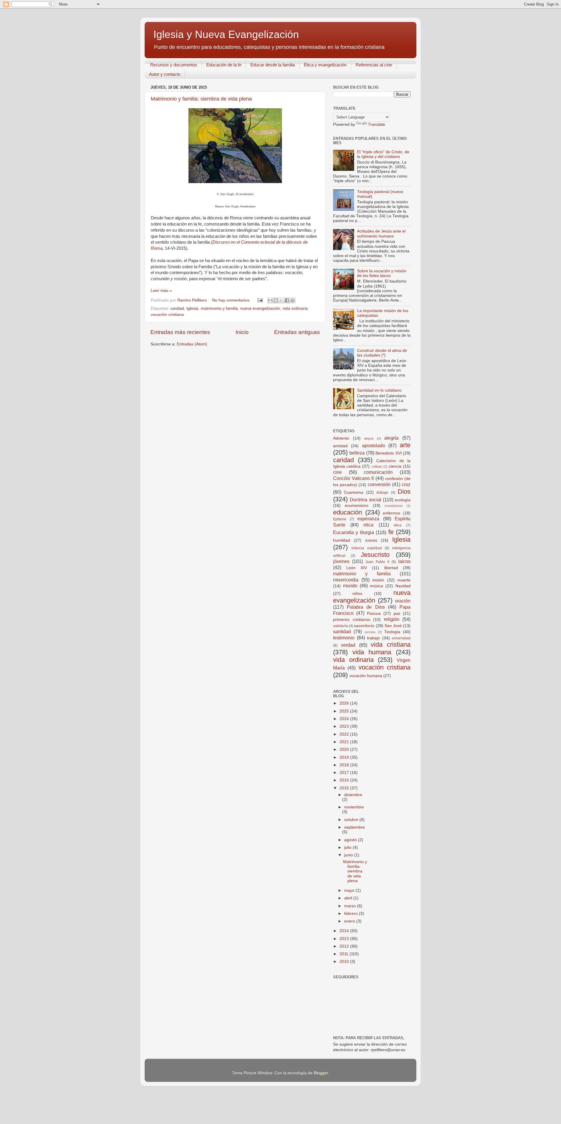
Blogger (321, 1073)
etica (368, 524)
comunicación (378, 472)
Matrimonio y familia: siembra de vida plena (201, 99)
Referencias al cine (374, 64)
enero (350, 921)
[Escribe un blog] (276, 300)
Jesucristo (375, 554)
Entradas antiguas (297, 332)
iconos (371, 540)
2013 (345, 939)
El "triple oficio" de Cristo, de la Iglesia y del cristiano (383, 154)
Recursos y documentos (173, 64)
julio (348, 847)
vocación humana (365, 676)
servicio (369, 632)
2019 (345, 757)
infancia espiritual (367, 548)
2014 (345, 931)
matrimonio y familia (219, 308)
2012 (345, 946)
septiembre (354, 827)
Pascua (374, 613)
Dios (404, 491)
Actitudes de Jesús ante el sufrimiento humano (381, 233)
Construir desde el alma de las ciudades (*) (382, 352)
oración (403, 600)
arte (405, 445)
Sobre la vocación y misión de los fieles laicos (381, 273)
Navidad (403, 586)
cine (337, 472)
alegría (391, 437)
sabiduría (340, 626)
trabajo (373, 638)
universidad (401, 638)
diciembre (353, 795)
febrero (351, 913)
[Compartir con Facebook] (287, 300)
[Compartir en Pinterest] (292, 300)
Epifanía (339, 519)
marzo (350, 906)
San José (393, 626)
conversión (379, 484)
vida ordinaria (295, 308)
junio (349, 855)
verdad (348, 645)
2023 (345, 726)
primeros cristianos (351, 619)
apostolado (373, 445)
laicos (404, 561)
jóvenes (341, 561)
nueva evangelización (260, 308)
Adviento (341, 438)
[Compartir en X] (281, 300)
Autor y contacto (164, 74)
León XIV (356, 568)
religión (391, 619)
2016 (345, 780)
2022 (345, 734)
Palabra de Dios (366, 607)
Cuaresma (353, 492)
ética (397, 525)
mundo (350, 585)
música (376, 586)
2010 (345, 961)
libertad (391, 568)
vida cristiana (391, 644)
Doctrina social (365, 499)
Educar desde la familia (272, 64)
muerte (404, 580)
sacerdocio (364, 626)
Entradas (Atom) (192, 344)
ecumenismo (356, 505)
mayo (350, 890)
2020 (345, 749)
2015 (345, 788)
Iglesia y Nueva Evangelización (226, 34)
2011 (344, 954)
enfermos (391, 513)
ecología (403, 500)
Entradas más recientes (180, 332)
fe (391, 532)
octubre (351, 819)
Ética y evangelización (325, 64)
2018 (345, 765)
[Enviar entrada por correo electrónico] (259, 300)
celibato (376, 466)
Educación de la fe (223, 64)
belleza (357, 452)
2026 (345, 703)
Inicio (242, 332)
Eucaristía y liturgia (353, 532)
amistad (340, 446)
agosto (351, 840)
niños (357, 593)
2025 (345, 711)
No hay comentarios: (232, 300)
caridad (177, 308)
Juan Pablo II (377, 562)
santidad (342, 631)
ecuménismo (394, 505)
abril (348, 898)
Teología (392, 632)
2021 (345, 742)
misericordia (346, 579)
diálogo (382, 492)
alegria (368, 438)
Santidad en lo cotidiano (379, 390)
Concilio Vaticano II (353, 478)
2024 (345, 719)
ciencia (395, 466)
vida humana (372, 652)
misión (378, 580)
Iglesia (192, 308)
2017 (345, 772)
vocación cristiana (167, 314)
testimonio (343, 637)
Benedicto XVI (388, 453)
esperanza (368, 518)
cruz (406, 484)
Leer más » (161, 290)
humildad (341, 540)
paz (397, 613)
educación (347, 512)
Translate (376, 124)
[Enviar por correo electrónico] (270, 300)
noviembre (354, 807)
